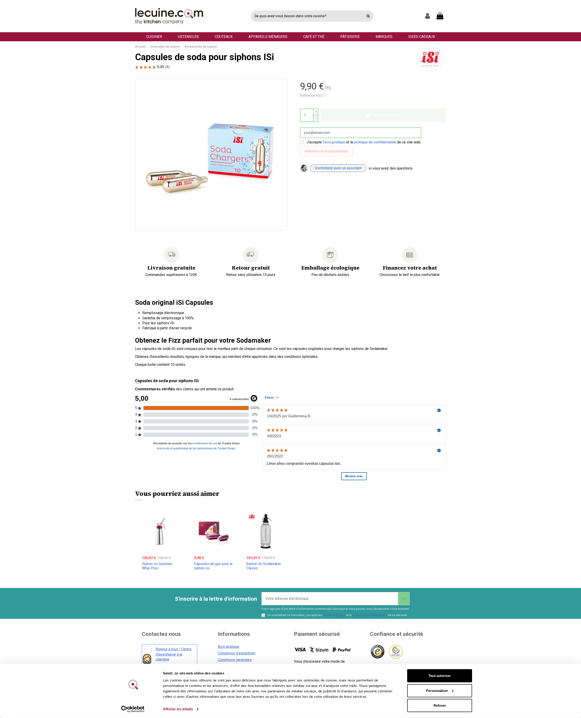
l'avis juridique (334, 142)
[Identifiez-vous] (427, 16)
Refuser (439, 705)
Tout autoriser (439, 676)
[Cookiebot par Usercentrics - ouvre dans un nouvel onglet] (133, 709)
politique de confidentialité (375, 142)
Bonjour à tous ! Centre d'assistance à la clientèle (174, 654)
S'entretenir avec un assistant (338, 168)
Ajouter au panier (387, 115)
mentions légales (334, 615)
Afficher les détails (178, 709)
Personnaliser (437, 690)
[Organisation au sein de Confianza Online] (395, 651)
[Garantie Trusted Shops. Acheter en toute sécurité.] (377, 651)
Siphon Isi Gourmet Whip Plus (157, 566)
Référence (307, 95)
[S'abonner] (403, 598)
